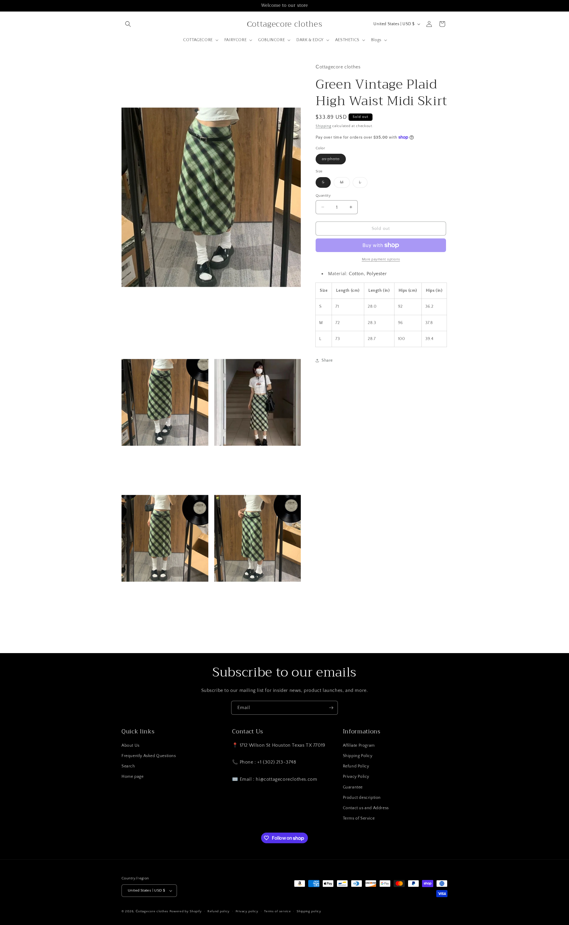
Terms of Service (359, 818)
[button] (128, 24)
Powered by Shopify (186, 911)
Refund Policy (356, 766)
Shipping (323, 126)
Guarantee (353, 787)
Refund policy (218, 911)
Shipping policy (309, 911)
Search (128, 766)
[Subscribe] (331, 708)
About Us (131, 745)
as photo (334, 160)
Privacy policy (247, 911)
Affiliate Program (359, 745)
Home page (132, 776)
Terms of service (277, 911)
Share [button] (327, 360)
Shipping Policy (358, 756)
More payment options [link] (381, 259)
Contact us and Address (366, 808)
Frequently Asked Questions (149, 756)
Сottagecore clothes (152, 911)
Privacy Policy (356, 776)
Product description (362, 797)
